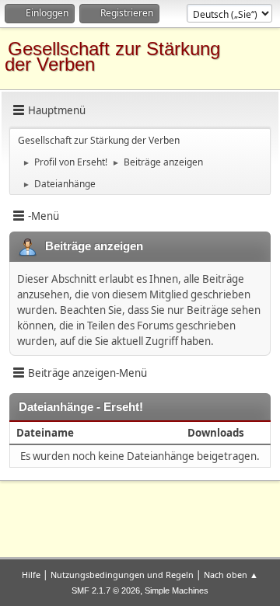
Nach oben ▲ (231, 574)
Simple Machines (176, 590)
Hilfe (31, 574)
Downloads (215, 433)
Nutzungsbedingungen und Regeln (122, 574)
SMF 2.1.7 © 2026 (106, 590)
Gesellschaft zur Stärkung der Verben (112, 56)
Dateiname (46, 433)
